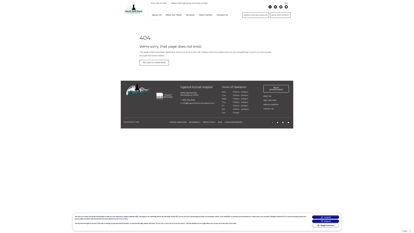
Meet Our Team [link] (174, 15)
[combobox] (406, 231)
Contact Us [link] (222, 15)
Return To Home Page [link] (154, 63)
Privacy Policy (123, 219)
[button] (165, 95)
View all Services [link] (270, 104)
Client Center (205, 15)
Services (190, 15)
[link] (134, 9)
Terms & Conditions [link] (178, 122)
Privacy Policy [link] (209, 122)
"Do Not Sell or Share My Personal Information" (170, 223)
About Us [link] (267, 96)
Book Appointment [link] (280, 15)
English (405, 231)
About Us (156, 15)
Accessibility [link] (194, 122)
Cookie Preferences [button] (233, 122)
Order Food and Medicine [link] (255, 15)
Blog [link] (286, 3)
